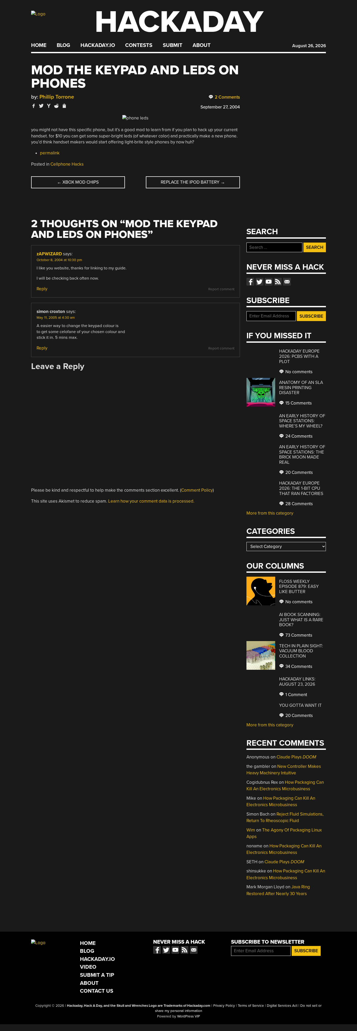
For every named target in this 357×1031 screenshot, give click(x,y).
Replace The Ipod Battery (193, 182)
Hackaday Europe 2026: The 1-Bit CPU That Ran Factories (301, 488)
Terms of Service (251, 1006)
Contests (138, 45)
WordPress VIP (188, 1016)
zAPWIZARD (49, 254)
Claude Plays (296, 757)
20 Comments (298, 472)
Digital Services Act (282, 1006)
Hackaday (179, 22)
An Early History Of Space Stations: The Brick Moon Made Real (302, 454)
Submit (172, 45)
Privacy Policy (224, 1006)
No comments (298, 372)
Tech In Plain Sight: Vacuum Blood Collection (301, 651)
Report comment (221, 289)
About (202, 45)
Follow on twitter (259, 282)
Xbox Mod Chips (78, 182)
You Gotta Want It (300, 705)
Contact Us (96, 991)
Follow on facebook (250, 282)
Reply (42, 289)
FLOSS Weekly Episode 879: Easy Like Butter (299, 586)
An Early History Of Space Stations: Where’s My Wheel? (302, 421)
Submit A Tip (97, 975)
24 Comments (298, 436)
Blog (63, 45)
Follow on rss (278, 282)
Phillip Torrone (56, 97)
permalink (50, 153)
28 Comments (298, 504)
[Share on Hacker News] (48, 105)
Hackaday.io (97, 45)
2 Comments (227, 97)
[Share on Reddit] (56, 105)
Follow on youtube (269, 282)
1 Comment (295, 694)
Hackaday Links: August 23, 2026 (297, 681)
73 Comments (298, 635)
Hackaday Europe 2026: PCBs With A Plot (299, 356)
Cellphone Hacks (67, 164)
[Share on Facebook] (33, 105)
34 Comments (298, 666)
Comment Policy (197, 490)
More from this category (269, 513)
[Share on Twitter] (41, 105)
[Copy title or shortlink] (64, 106)
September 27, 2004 (220, 107)
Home (39, 45)
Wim (250, 830)
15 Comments (298, 403)
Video (88, 967)
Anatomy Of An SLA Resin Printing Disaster (301, 387)
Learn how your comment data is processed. (151, 501)
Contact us (287, 282)
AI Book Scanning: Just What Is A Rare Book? (301, 620)
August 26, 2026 (309, 46)
